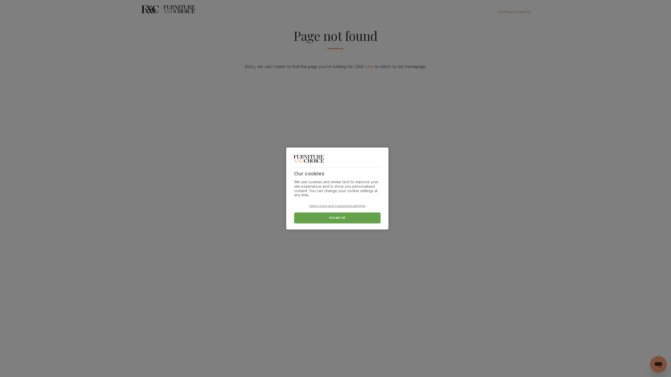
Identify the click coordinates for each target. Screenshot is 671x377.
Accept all (337, 218)
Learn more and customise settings (337, 206)
